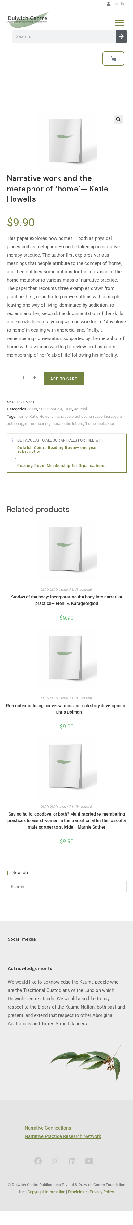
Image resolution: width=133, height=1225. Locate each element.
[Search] (121, 36)
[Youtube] (89, 1161)
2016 (45, 589)
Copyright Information (46, 1191)
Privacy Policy (102, 1191)
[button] (119, 22)
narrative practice (70, 416)
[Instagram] (55, 1161)
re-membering (37, 423)
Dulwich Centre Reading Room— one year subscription (57, 450)
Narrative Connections (48, 1128)
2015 (45, 698)
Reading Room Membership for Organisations (61, 466)
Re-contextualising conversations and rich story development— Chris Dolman (66, 709)
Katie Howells (41, 416)
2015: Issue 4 (60, 698)
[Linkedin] (72, 1161)
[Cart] (113, 58)
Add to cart (63, 379)
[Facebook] (38, 1161)
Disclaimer (77, 1191)
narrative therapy (102, 416)
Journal (80, 409)
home (23, 416)
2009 (32, 409)
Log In (117, 3)
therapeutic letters (67, 423)
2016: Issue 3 (60, 589)
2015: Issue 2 (60, 806)
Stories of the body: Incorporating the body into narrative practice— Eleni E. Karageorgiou (66, 600)
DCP (68, 409)
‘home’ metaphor (99, 423)
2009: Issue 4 (50, 409)
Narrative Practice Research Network (63, 1136)
